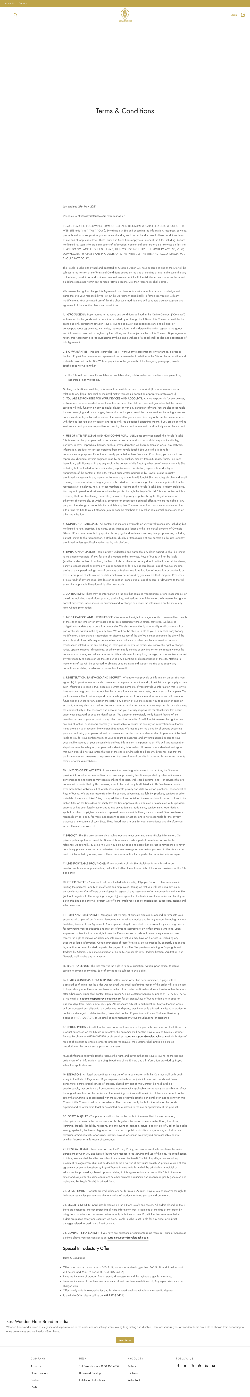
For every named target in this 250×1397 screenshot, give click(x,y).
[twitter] (185, 1366)
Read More (125, 1340)
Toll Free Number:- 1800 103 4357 (99, 1366)
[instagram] (192, 1366)
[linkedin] (206, 1366)
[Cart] (243, 15)
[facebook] (178, 1366)
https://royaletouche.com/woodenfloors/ (101, 216)
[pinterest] (199, 1366)
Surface (132, 1366)
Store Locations (39, 1373)
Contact (23, 3)
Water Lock (134, 1380)
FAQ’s (34, 1387)
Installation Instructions (92, 1380)
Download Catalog (90, 1373)
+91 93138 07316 (114, 1295)
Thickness (133, 1373)
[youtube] (213, 1366)
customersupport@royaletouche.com (100, 999)
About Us (10, 3)
